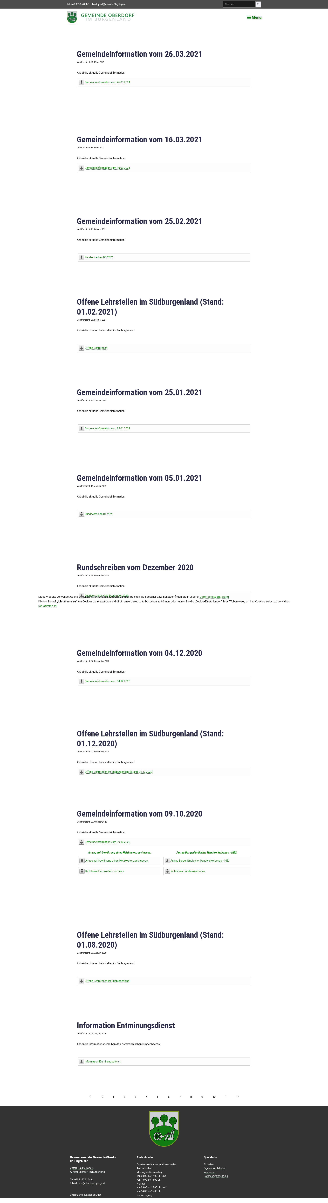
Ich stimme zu (47, 606)
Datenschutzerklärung (214, 596)
